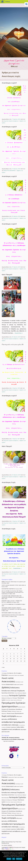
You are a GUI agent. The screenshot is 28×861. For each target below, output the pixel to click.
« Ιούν (3, 667)
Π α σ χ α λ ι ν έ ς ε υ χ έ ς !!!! (12, 344)
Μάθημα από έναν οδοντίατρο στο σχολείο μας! (13, 581)
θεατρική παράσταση (11, 727)
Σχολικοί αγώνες (21, 706)
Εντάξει (9, 858)
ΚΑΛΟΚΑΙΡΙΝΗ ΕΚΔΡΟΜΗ (8, 588)
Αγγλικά (22, 675)
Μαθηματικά (4, 698)
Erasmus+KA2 (11, 675)
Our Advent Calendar (7, 845)
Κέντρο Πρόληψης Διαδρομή (20, 693)
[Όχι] (26, 855)
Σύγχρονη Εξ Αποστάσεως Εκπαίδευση (12, 709)
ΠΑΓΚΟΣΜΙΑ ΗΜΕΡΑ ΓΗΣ (8, 612)
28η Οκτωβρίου (18, 673)
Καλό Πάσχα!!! (7, 446)
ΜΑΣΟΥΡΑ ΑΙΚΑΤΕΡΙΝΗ (9, 170)
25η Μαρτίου (10, 673)
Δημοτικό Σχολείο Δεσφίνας (14, 62)
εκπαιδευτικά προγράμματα (13, 722)
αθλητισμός (19, 716)
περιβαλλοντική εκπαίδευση (11, 729)
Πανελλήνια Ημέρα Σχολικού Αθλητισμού (14, 700)
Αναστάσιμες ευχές (8, 529)
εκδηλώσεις (12, 719)
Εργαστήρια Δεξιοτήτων (8, 693)
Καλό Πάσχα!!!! (7, 274)
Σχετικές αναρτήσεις (9, 741)
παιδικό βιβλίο (20, 727)
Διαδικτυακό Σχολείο (18, 684)
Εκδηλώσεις (15, 688)
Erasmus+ (5, 675)
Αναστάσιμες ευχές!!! (9, 83)
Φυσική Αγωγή (11, 713)
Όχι (13, 858)
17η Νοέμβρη (4, 673)
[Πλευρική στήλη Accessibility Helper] (26, 4)
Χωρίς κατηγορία (9, 716)
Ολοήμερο (14, 698)
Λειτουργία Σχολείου (17, 695)
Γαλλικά (4, 684)
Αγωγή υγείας (8, 678)
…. (2, 839)
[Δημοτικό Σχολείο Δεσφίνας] (14, 57)
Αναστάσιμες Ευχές (9, 482)
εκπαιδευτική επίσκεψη (10, 725)
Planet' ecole (17, 675)
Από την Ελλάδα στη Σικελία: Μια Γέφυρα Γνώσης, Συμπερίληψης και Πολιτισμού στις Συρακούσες (12, 592)
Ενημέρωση (21, 691)
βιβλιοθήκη (5, 719)
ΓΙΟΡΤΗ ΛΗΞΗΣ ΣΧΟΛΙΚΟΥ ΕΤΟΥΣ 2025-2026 (13, 585)
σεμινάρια (23, 729)
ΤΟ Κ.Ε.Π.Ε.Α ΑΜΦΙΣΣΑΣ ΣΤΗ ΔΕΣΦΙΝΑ (11, 604)
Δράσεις (6, 687)
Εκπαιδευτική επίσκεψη (9, 690)
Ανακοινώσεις (8, 681)
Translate (4, 640)
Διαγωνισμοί (9, 684)
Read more (19, 858)
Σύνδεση (7, 1)
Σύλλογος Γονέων (6, 711)
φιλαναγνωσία (6, 731)
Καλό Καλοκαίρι (5, 695)
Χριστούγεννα (19, 713)
